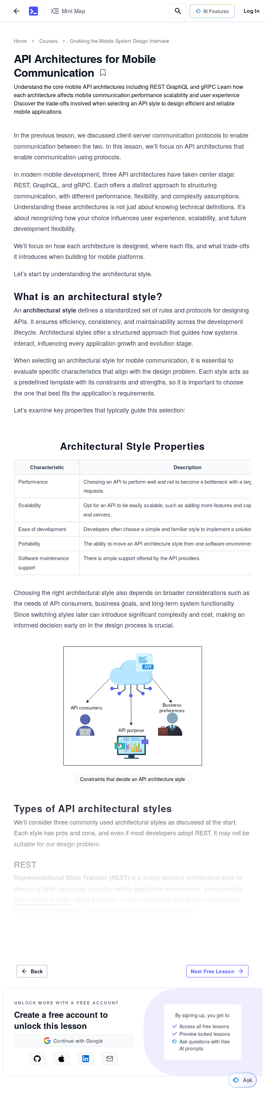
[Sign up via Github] (37, 1058)
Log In (251, 11)
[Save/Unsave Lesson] (102, 72)
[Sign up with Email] (110, 1058)
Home (20, 40)
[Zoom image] (132, 706)
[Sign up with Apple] (61, 1058)
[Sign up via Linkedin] (86, 1058)
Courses (48, 40)
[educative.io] (33, 11)
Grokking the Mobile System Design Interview (119, 40)
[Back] (16, 11)
